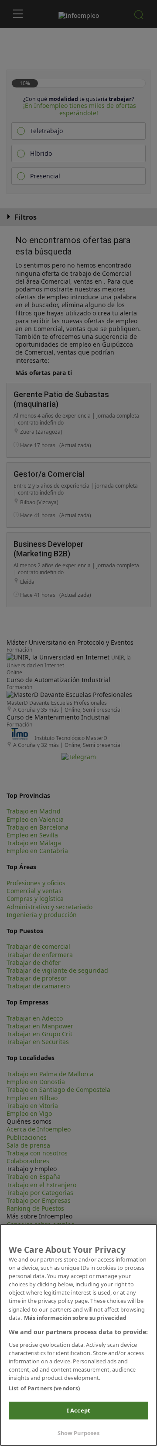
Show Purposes (79, 1433)
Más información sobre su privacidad (75, 1318)
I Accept (78, 1410)
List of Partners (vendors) (44, 1388)
